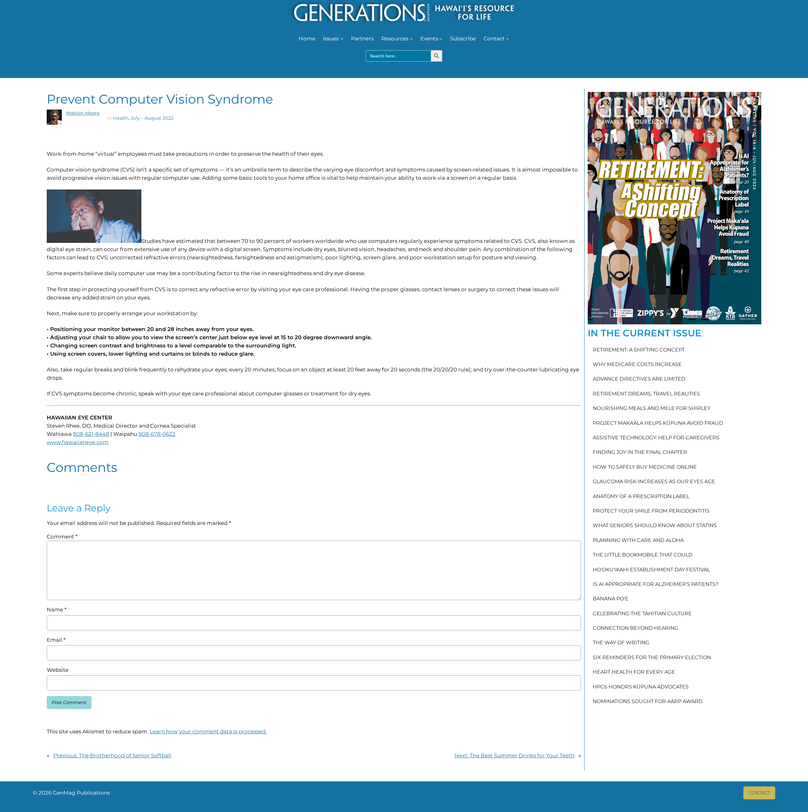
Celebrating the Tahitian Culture (642, 614)
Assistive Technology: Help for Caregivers (656, 438)
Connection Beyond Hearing (635, 628)
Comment (62, 536)
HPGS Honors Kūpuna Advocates (641, 687)
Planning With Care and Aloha (638, 540)
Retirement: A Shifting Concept (639, 350)
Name (56, 609)
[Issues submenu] (341, 38)
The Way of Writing (621, 643)
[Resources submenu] (411, 38)
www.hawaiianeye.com (78, 442)
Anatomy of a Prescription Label (641, 496)
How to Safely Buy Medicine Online (645, 467)
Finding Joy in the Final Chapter (640, 452)
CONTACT (759, 793)
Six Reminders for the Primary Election (652, 657)
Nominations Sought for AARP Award (648, 701)
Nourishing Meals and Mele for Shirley (651, 408)
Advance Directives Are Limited (639, 379)
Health (120, 118)
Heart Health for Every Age (634, 672)
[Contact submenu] (507, 38)
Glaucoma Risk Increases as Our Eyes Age (654, 481)
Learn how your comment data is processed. (208, 731)
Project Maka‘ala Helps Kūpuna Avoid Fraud (658, 423)
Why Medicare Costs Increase (637, 364)
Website (57, 670)
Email (56, 640)
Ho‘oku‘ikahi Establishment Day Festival (651, 570)
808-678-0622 (157, 434)
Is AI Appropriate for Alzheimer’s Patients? (655, 584)
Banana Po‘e (610, 599)
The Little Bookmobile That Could (642, 555)
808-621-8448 (91, 434)
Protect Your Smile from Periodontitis (651, 511)
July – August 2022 (152, 118)
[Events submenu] (441, 38)
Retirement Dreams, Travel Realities (646, 394)
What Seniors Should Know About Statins (655, 525)
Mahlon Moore (83, 113)
